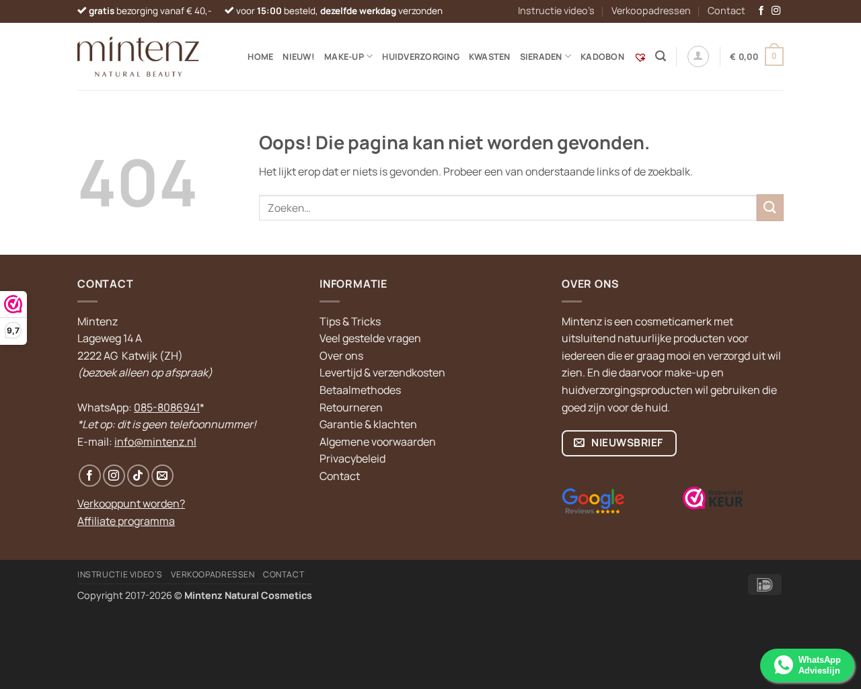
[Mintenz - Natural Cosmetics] (138, 56)
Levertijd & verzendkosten (382, 372)
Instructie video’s (556, 10)
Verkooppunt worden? (131, 503)
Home (260, 56)
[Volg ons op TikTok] (138, 475)
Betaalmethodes (360, 389)
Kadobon (602, 56)
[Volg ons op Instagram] (776, 11)
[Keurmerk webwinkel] (713, 498)
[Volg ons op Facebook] (761, 11)
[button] (660, 56)
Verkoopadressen (651, 10)
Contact (726, 10)
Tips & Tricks (350, 321)
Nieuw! (299, 56)
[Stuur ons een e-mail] (162, 475)
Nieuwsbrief (626, 442)
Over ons (341, 355)
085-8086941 (167, 407)
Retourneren (351, 407)
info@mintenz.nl (155, 441)
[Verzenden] (770, 207)
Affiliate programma (126, 521)
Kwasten (490, 56)
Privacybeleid (352, 458)
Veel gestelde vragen (370, 338)
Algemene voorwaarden (378, 441)
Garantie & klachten (368, 424)
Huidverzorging (420, 56)
